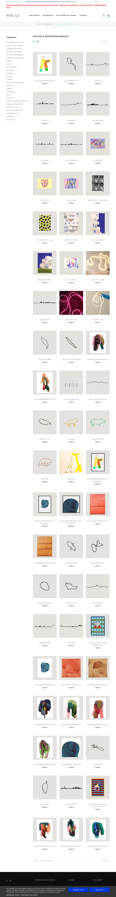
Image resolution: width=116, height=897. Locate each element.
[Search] (104, 16)
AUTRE (8, 95)
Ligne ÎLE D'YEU (45, 439)
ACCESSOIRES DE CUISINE (15, 42)
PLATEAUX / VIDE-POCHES (15, 58)
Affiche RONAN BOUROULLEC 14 (44, 846)
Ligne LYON (97, 81)
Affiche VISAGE (71, 280)
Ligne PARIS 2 (44, 160)
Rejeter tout (78, 890)
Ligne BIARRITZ (71, 120)
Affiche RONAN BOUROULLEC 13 (97, 685)
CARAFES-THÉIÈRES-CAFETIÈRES (17, 101)
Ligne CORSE (45, 804)
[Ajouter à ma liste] (45, 64)
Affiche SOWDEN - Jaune (45, 240)
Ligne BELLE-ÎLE (71, 603)
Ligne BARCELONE (45, 643)
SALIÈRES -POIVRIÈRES (13, 52)
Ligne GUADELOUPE (97, 563)
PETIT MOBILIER (11, 67)
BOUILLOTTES (10, 119)
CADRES (9, 79)
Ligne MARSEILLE (97, 603)
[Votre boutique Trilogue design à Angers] (13, 15)
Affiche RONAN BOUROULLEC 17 (71, 724)
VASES (8, 64)
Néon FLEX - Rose (71, 320)
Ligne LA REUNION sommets (98, 399)
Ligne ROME (71, 643)
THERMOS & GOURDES (13, 49)
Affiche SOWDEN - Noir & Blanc (98, 200)
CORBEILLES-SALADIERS (14, 104)
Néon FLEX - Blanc (98, 320)
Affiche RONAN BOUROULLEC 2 (44, 81)
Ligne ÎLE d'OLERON (44, 359)
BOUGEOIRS (10, 98)
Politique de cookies (13, 895)
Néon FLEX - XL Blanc (98, 280)
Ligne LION (71, 439)
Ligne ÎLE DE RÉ (98, 764)
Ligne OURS (45, 479)
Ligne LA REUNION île (45, 603)
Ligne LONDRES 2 (71, 804)
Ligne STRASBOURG (71, 160)
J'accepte (99, 890)
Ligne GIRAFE (71, 479)
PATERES (9, 76)
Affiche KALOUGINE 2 (98, 240)
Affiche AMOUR (71, 200)
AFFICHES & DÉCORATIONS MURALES (15, 84)
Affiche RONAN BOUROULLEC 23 (44, 563)
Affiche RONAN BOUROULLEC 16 (44, 724)
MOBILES (9, 89)
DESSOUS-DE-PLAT (12, 107)
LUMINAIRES (10, 92)
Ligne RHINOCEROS (97, 439)
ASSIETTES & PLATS (12, 113)
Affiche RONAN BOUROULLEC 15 (71, 846)
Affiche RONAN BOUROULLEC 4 (71, 764)
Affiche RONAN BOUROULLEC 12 (71, 685)
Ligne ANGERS (44, 320)
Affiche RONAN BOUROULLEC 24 (97, 359)
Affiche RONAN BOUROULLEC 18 (97, 724)
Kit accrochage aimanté (71, 399)
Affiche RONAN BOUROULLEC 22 (97, 521)
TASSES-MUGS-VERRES (14, 45)
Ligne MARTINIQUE (71, 563)
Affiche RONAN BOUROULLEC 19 (97, 846)
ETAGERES (9, 73)
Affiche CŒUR (44, 200)
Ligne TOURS (45, 120)
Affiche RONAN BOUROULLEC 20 (45, 764)
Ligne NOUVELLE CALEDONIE (71, 359)
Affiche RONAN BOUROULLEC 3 (44, 685)
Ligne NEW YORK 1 (98, 120)
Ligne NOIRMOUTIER (71, 81)
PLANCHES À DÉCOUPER (14, 110)
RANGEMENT (10, 70)
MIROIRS (9, 61)
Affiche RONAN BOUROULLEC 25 (44, 399)
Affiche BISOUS (98, 160)
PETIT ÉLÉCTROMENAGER (15, 55)
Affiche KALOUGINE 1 (71, 240)
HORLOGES (10, 116)
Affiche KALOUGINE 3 (45, 280)
